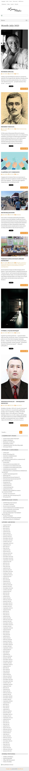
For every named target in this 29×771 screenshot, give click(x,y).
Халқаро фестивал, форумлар (11, 495)
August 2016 (6, 702)
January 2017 (6, 694)
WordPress (20, 769)
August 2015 (6, 719)
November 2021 (7, 604)
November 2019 (7, 644)
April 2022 (5, 596)
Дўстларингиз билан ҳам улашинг (12, 517)
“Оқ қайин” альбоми (8, 504)
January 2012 (6, 751)
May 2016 (5, 707)
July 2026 (5, 526)
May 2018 (5, 671)
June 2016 (5, 706)
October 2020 (6, 626)
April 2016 (5, 709)
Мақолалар (3, 130)
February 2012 (6, 749)
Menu (3, 20)
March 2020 (6, 638)
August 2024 (6, 561)
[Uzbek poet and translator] (14, 9)
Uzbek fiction (21, 1)
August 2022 (6, 591)
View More (23, 88)
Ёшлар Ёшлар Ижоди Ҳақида (10, 477)
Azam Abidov (5, 73)
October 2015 (6, 716)
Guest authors (19, 405)
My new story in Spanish (9, 506)
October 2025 (6, 541)
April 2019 (5, 654)
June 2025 (5, 546)
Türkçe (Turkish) (7, 761)
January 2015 (6, 731)
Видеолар (5, 475)
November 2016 (7, 697)
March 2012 (6, 747)
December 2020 (7, 623)
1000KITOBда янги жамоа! (10, 502)
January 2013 (6, 739)
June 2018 (5, 669)
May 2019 (5, 653)
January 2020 (6, 641)
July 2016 (5, 704)
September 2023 (7, 574)
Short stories (15, 1)
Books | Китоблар (7, 454)
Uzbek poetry (4, 4)
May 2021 (5, 614)
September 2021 (7, 608)
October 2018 (6, 662)
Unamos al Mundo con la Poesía (11, 509)
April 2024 (5, 568)
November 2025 (7, 540)
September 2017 (7, 684)
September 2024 (7, 559)
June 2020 (5, 633)
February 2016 (6, 711)
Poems (11, 1)
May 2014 (5, 734)
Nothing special (7, 71)
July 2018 (5, 667)
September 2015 (7, 717)
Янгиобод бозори (7, 212)
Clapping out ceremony (10, 172)
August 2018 (6, 666)
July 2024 (5, 563)
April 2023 (5, 581)
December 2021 (7, 603)
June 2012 (5, 742)
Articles (5, 452)
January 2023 (6, 586)
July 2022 (5, 593)
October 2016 (6, 699)
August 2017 (6, 686)
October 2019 (6, 646)
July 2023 (5, 578)
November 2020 (7, 624)
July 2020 (5, 631)
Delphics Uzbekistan (8, 440)
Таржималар (6, 488)
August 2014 (6, 732)
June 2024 (5, 564)
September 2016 (7, 701)
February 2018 (6, 676)
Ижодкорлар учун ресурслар (10, 479)
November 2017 (7, 681)
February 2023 (6, 584)
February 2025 (6, 553)
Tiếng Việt (16, 4)
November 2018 (7, 661)
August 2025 (6, 545)
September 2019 (7, 648)
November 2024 (7, 558)
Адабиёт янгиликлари (21, 129)
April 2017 (5, 689)
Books (7, 1)
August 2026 (6, 525)
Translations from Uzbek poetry (11, 467)
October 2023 (6, 573)
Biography (3, 1)
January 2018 (6, 677)
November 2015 (7, 714)
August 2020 (6, 629)
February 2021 (6, 619)
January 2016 (6, 712)
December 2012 (7, 741)
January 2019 (6, 658)
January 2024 (6, 569)
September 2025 (7, 543)
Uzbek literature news (8, 469)
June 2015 (5, 722)
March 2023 (6, 583)
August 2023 (6, 576)
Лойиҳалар (6, 483)
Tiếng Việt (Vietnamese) (9, 760)
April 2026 (5, 531)
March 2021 (6, 618)
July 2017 (5, 687)
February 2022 (6, 599)
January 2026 (6, 536)
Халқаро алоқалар (7, 493)
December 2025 (7, 538)
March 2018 (6, 674)
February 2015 (6, 729)
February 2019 (6, 656)
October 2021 (6, 606)
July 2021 (5, 611)
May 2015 (5, 724)
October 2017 (6, 682)
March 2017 (6, 691)
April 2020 (5, 636)
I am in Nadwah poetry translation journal (13, 507)
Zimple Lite (8, 769)
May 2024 (5, 566)
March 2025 (6, 551)
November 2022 (7, 588)
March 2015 (6, 727)
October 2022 (6, 589)
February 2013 (6, 737)
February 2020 (6, 639)
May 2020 (5, 634)
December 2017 (7, 679)
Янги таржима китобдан (9, 511)
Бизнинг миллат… (8, 127)
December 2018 (7, 659)
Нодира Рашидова (8, 515)
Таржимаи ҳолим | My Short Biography (13, 445)
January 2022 (6, 601)
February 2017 (6, 692)
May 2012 (5, 744)
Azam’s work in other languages (11, 438)
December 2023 (7, 571)
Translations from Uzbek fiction (11, 465)
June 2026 (5, 528)
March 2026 (6, 533)
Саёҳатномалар (7, 487)
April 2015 (5, 726)
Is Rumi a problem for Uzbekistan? (11, 519)
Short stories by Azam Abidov (10, 464)
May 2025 (5, 548)
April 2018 (5, 672)
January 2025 (6, 555)
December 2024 (7, 556)
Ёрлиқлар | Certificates (9, 442)
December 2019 (7, 643)
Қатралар (18, 214)
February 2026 (6, 535)
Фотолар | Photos (7, 447)
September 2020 (7, 628)
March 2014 (6, 736)
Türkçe (8, 4)
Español (12, 4)
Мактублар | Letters (8, 443)
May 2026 (5, 530)
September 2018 (7, 664)
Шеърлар (18, 332)
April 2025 (5, 550)
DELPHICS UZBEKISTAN (9, 456)
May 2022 (5, 594)
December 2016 (7, 696)
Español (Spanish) (7, 758)
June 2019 (5, 651)
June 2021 (5, 613)
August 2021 (6, 609)
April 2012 (5, 746)
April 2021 (5, 616)
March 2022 (6, 598)
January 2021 (6, 621)
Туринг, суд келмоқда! (10, 331)
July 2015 (5, 721)
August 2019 (6, 649)
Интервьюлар (6, 480)
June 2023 (5, 579)
